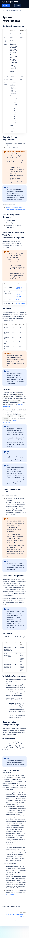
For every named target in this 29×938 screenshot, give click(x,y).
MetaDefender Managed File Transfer (13, 2)
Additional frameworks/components (15, 209)
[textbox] (14, 461)
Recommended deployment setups (10, 723)
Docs (3, 10)
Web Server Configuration (13, 576)
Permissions (6, 389)
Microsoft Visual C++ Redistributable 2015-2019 (20, 294)
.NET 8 (17, 300)
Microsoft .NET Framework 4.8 (19, 288)
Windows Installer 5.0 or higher (14, 207)
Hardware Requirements (13, 26)
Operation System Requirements (10, 138)
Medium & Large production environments (10, 771)
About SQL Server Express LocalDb (11, 491)
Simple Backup (10, 894)
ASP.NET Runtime (20, 303)
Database (6, 309)
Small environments (8, 739)
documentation (11, 569)
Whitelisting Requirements (14, 676)
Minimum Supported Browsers (11, 215)
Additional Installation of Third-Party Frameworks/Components (14, 235)
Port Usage (7, 633)
